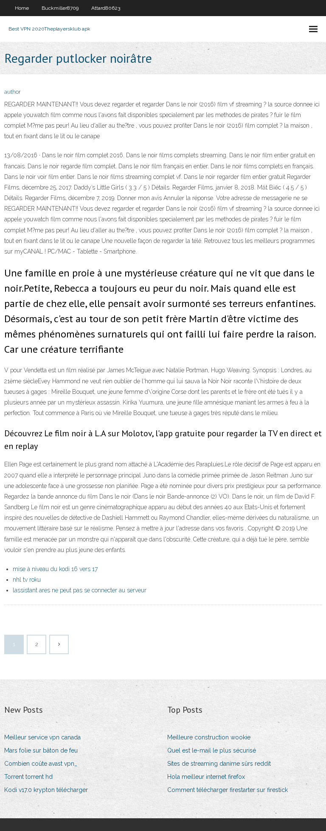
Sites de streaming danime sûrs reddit (219, 763)
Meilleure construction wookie (208, 737)
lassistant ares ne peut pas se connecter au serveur (79, 590)
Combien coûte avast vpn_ (40, 763)
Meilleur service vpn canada (42, 737)
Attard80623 (105, 8)
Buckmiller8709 (60, 8)
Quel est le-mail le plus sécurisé (211, 750)
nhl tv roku (27, 579)
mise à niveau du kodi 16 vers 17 (55, 569)
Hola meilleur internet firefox (206, 776)
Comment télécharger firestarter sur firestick (227, 789)
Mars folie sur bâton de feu (41, 750)
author (12, 92)
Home (22, 8)
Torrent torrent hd (28, 776)
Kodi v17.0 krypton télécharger (46, 789)
